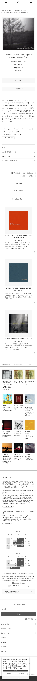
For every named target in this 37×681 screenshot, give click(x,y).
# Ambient (20, 132)
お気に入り (19, 68)
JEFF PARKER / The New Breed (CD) (18, 383)
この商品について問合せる (27, 176)
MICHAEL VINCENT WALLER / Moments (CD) (29, 457)
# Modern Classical (26, 129)
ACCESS (7, 523)
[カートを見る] (31, 2)
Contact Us (8, 506)
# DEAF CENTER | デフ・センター (12, 135)
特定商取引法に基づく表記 (18, 173)
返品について (31, 173)
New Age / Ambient (20, 10)
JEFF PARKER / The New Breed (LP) (29, 383)
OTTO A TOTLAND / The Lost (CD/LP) (18, 288)
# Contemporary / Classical (11, 129)
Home (2, 10)
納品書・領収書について (9, 152)
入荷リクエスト (18, 89)
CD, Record (10, 10)
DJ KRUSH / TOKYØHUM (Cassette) (17, 433)
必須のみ (21, 673)
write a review (18, 190)
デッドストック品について (9, 160)
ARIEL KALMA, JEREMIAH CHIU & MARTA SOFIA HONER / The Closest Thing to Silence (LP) (7, 385)
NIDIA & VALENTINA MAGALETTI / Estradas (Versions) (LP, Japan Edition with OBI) (29, 410)
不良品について (6, 156)
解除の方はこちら (30, 619)
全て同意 (9, 673)
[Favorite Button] (34, 251)
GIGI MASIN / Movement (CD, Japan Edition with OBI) (18, 457)
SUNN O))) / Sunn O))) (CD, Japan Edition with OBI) (6, 434)
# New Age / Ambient (9, 132)
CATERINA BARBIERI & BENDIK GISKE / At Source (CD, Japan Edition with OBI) (7, 459)
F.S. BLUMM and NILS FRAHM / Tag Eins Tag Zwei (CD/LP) (18, 236)
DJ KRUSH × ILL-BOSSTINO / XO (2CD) (19, 407)
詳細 (15, 670)
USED (30, 364)
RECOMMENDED (18, 364)
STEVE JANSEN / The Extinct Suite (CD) (18, 338)
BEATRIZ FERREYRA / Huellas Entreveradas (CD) (29, 435)
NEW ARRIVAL (6, 364)
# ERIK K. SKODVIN (8, 137)
